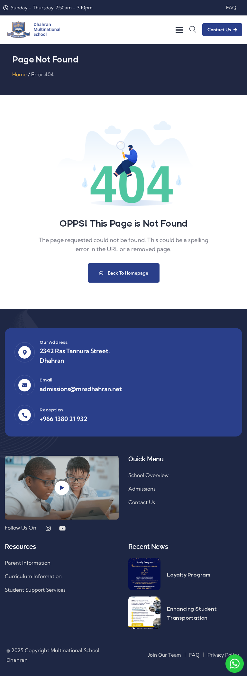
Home (19, 74)
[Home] (33, 29)
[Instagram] (48, 528)
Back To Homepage (127, 273)
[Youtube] (62, 528)
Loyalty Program (188, 574)
